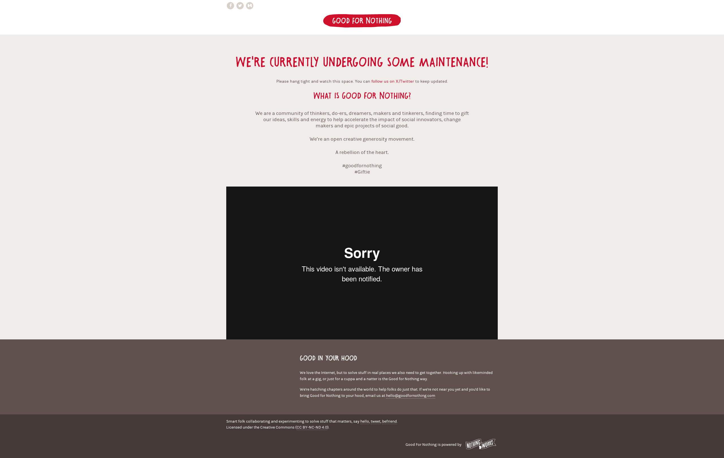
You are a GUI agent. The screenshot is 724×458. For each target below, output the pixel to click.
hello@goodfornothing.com (410, 395)
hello (364, 421)
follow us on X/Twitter (392, 81)
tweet (375, 421)
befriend (389, 421)
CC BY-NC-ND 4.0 (312, 427)
